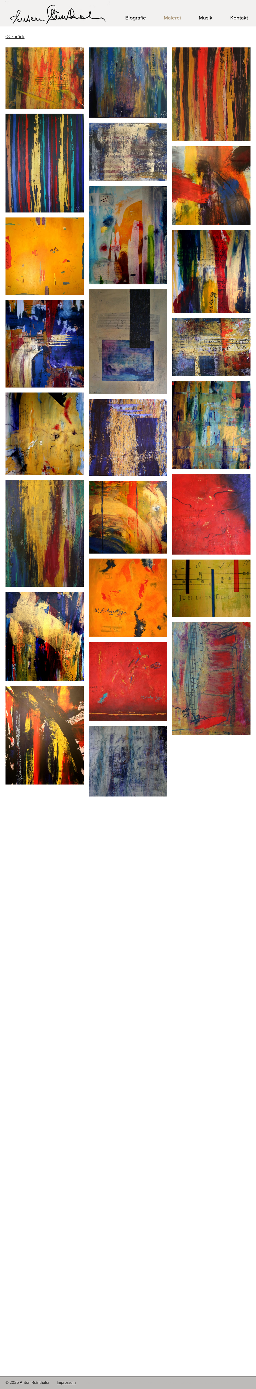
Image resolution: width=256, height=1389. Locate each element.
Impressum (66, 1382)
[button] (199, 17)
